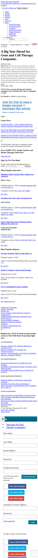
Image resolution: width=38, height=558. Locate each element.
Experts (7, 13)
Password (7, 459)
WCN (22, 240)
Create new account (29, 476)
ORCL (25, 213)
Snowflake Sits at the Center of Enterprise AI (16, 198)
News (7, 19)
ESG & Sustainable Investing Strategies (14, 287)
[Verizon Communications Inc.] (11, 326)
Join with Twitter (16, 492)
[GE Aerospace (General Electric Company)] (15, 313)
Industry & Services (15, 30)
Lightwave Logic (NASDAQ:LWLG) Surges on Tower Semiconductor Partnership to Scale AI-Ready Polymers (19, 136)
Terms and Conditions (8, 410)
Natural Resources (15, 32)
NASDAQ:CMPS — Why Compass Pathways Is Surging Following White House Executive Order (17, 125)
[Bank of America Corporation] (11, 322)
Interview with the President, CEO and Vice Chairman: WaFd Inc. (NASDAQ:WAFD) (18, 354)
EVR (7, 214)
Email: (3, 166)
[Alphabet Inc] (6, 327)
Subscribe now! (6, 156)
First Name (8, 433)
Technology (13, 35)
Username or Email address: (15, 505)
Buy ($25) (4, 194)
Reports (7, 15)
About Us (8, 21)
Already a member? (16, 427)
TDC (21, 213)
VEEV (3, 242)
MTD (30, 240)
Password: (7, 513)
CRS (32, 213)
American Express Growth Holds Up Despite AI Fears (18, 395)
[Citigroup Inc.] (6, 318)
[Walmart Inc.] (6, 315)
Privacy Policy (5, 412)
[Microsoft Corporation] (9, 307)
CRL (19, 191)
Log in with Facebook (18, 542)
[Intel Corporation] (7, 309)
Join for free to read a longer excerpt (17, 103)
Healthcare (12, 34)
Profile (2, 84)
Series (7, 23)
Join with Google (16, 498)
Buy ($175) (4, 266)
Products (7, 17)
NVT (16, 191)
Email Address (9, 450)
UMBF (27, 191)
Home (7, 12)
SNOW (16, 213)
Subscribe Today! (6, 404)
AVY (23, 191)
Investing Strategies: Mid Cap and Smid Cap (16, 253)
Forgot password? (9, 521)
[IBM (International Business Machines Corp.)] (16, 316)
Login (34, 44)
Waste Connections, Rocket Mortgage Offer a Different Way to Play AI (16, 223)
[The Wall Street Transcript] (10, 2)
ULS (34, 240)
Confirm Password (11, 468)
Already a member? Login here (13, 112)
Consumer (12, 28)
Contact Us (8, 37)
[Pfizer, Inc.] (5, 311)
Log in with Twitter (17, 548)
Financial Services (15, 26)
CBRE (11, 214)
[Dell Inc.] (4, 324)
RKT (26, 240)
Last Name (7, 442)
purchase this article (16, 108)
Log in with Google (17, 554)
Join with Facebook (17, 486)
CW (29, 213)
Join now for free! (15, 424)
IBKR (3, 214)
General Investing (14, 24)
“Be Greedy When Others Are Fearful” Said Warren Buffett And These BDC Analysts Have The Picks (17, 131)
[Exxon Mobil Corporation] (10, 320)
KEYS (18, 240)
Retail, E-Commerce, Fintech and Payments (16, 270)
